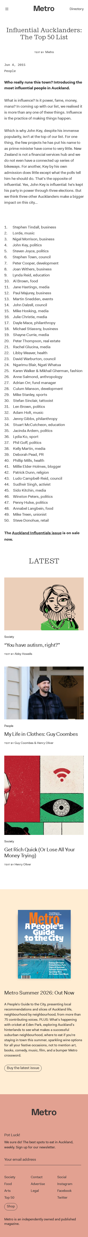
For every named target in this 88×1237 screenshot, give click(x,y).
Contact (37, 1177)
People (10, 71)
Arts (7, 1190)
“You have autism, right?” (32, 645)
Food (8, 1184)
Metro (49, 52)
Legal (35, 1190)
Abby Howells (18, 654)
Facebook (64, 1190)
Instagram (64, 1184)
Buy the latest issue (23, 1067)
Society (9, 637)
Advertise (38, 1184)
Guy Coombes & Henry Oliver (28, 743)
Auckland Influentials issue (37, 533)
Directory (77, 9)
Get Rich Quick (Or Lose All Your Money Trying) (39, 852)
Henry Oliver (17, 864)
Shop (11, 1206)
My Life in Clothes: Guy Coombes (41, 734)
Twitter (62, 1197)
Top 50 (9, 1197)
